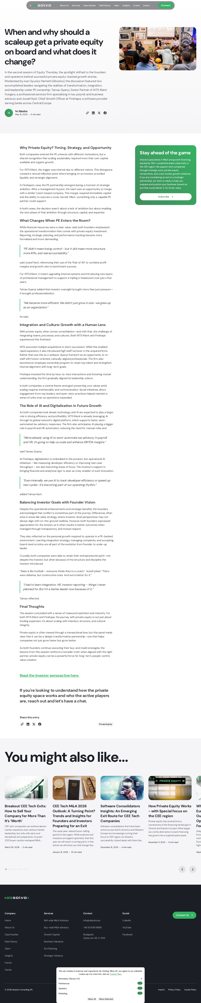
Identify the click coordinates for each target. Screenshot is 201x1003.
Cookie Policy (190, 989)
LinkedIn (126, 920)
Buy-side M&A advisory (56, 927)
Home (8, 920)
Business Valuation (53, 941)
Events (136, 5)
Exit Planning (50, 948)
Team (116, 5)
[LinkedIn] (93, 113)
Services (76, 5)
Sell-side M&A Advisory (56, 920)
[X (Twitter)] (99, 113)
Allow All (92, 999)
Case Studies (89, 5)
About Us (64, 5)
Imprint (161, 989)
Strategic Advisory (53, 955)
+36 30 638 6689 (92, 927)
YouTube (126, 927)
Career (146, 5)
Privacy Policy (174, 989)
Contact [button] (165, 5)
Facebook (127, 934)
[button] (166, 196)
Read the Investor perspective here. (49, 675)
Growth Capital (52, 934)
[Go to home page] (17, 897)
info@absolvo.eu (91, 920)
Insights (126, 5)
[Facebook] (105, 113)
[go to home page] (42, 5)
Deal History (105, 5)
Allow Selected (106, 999)
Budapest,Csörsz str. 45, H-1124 (94, 936)
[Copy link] (87, 113)
